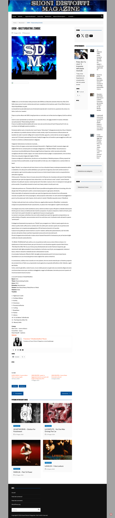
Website (14, 335)
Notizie (20, 16)
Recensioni (48, 16)
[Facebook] (15, 350)
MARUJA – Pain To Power (22, 472)
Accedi (13, 492)
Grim (15, 386)
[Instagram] (18, 350)
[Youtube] (20, 350)
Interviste (40, 16)
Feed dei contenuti (17, 496)
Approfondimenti (30, 16)
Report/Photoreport (59, 16)
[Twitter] (13, 350)
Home (14, 16)
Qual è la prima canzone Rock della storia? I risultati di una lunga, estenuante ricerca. (100, 82)
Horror (23, 386)
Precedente (18, 393)
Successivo (65, 393)
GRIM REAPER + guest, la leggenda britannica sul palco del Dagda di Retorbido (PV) (39, 377)
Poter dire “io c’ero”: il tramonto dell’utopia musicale (81, 66)
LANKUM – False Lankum (54, 466)
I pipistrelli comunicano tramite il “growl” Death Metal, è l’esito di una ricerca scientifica (100, 122)
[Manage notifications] (111, 514)
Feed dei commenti (17, 500)
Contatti (70, 16)
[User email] (22, 350)
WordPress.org (16, 504)
